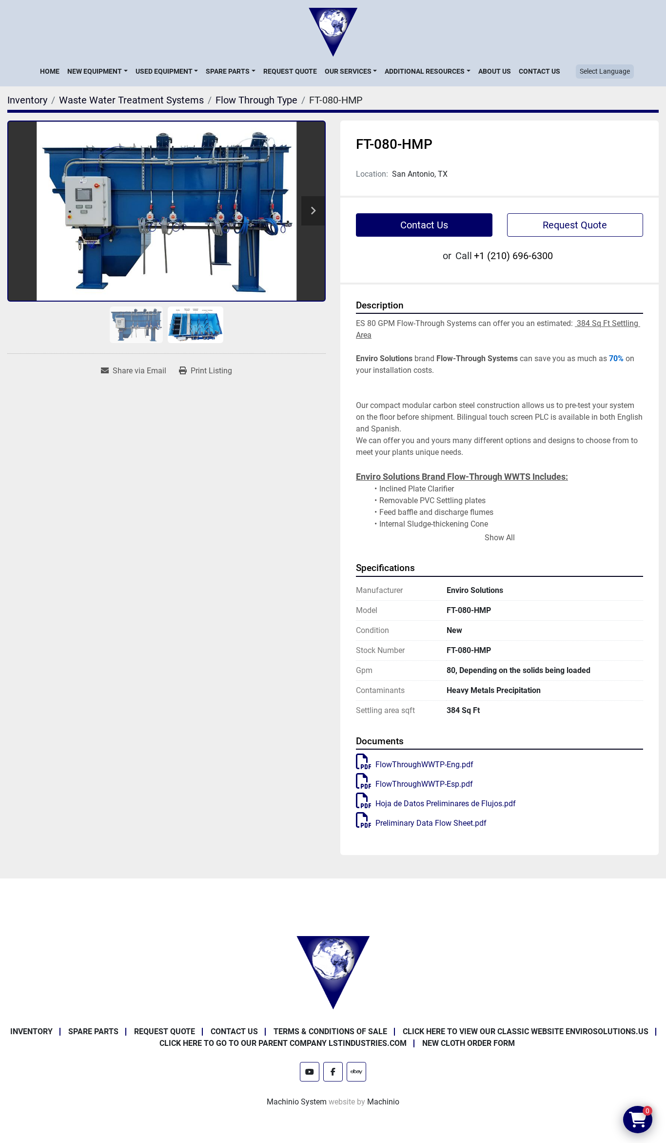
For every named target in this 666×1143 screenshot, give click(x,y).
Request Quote (290, 71)
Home (49, 71)
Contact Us (539, 71)
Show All (500, 537)
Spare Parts (228, 71)
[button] (97, 71)
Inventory (31, 1031)
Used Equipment (164, 71)
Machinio (383, 1101)
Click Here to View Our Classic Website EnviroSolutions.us (525, 1031)
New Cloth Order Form (468, 1043)
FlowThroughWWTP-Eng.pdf (424, 764)
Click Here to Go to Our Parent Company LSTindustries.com (283, 1043)
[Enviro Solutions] (333, 972)
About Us (494, 71)
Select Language (605, 71)
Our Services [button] (348, 71)
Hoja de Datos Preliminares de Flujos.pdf (445, 803)
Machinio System (297, 1101)
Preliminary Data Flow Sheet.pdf (431, 823)
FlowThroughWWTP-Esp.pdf (424, 784)
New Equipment (94, 71)
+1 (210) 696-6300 (513, 256)
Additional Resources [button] (425, 71)
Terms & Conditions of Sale (330, 1031)
